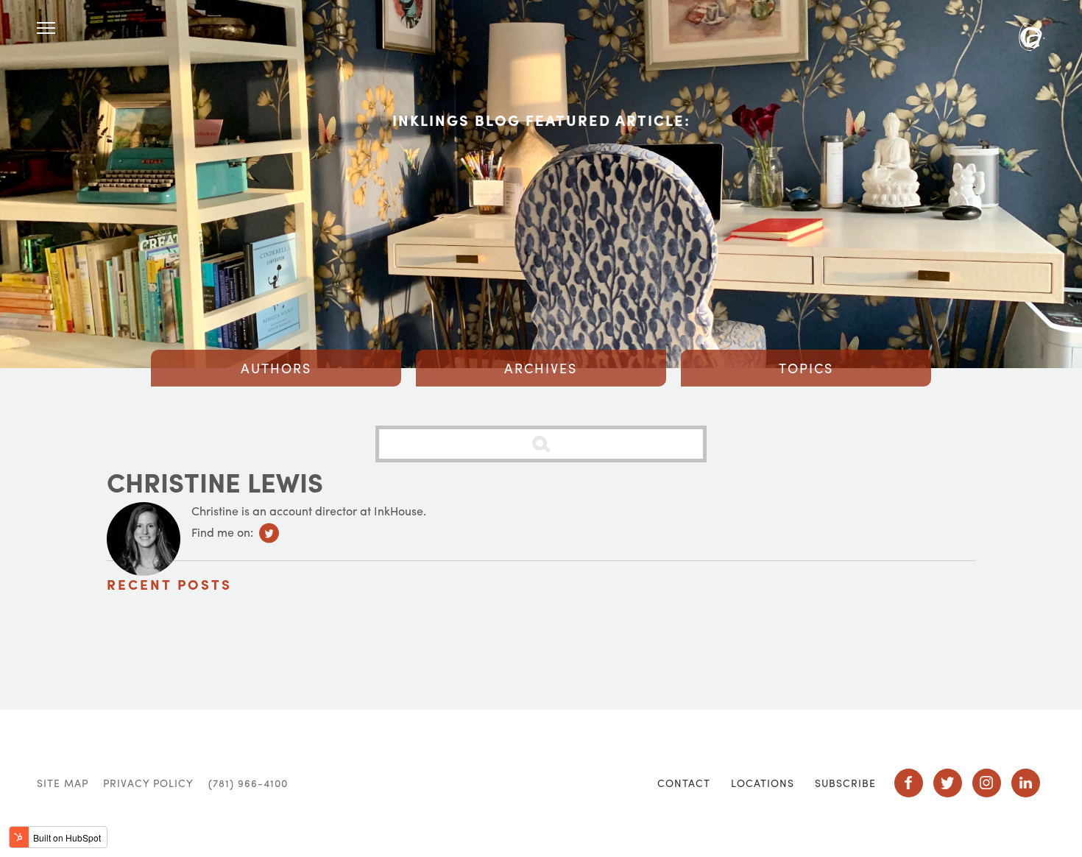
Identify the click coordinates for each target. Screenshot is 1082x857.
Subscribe (845, 782)
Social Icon (908, 783)
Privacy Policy (148, 782)
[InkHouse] (1031, 39)
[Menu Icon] (46, 28)
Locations (762, 782)
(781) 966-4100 (248, 782)
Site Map (62, 782)
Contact (683, 782)
